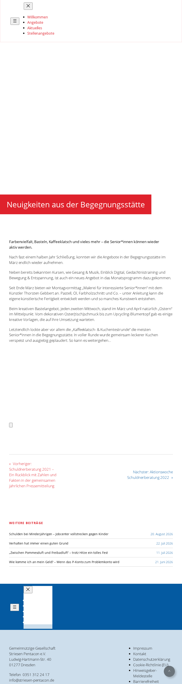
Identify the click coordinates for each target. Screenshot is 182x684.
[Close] (11, 425)
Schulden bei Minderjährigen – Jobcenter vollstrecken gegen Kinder (59, 534)
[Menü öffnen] (14, 21)
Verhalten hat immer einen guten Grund (38, 543)
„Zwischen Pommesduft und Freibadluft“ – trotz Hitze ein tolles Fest (58, 552)
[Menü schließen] (28, 6)
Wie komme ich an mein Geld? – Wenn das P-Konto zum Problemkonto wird (64, 562)
